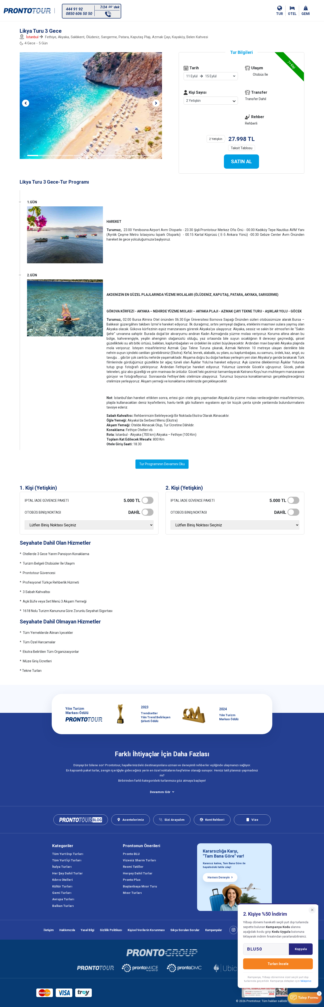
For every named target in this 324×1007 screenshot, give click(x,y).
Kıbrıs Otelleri (62, 880)
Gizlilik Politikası (111, 930)
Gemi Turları (61, 893)
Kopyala (301, 949)
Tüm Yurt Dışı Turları (67, 854)
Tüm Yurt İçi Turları (66, 860)
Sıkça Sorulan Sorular (184, 930)
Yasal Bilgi (87, 930)
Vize (254, 819)
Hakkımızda (67, 930)
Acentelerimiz (133, 819)
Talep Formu (308, 997)
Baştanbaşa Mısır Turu (140, 886)
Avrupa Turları (63, 899)
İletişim (49, 930)
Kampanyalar (213, 930)
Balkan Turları (63, 906)
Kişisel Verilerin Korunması (146, 930)
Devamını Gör (160, 792)
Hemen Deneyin (219, 877)
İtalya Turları (62, 866)
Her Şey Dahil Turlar (67, 873)
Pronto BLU (131, 854)
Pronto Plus (131, 880)
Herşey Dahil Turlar (138, 873)
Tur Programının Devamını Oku (162, 464)
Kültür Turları (62, 886)
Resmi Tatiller (133, 866)
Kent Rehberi (214, 819)
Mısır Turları (132, 893)
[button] (25, 103)
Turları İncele (278, 964)
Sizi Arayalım (174, 819)
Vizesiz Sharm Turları (139, 860)
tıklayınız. (306, 981)
